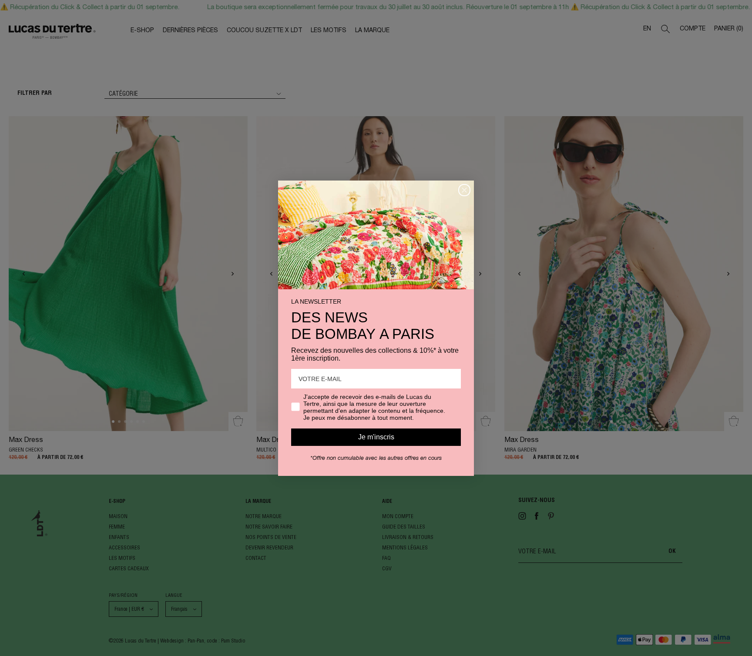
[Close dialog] (464, 190)
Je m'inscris (376, 437)
